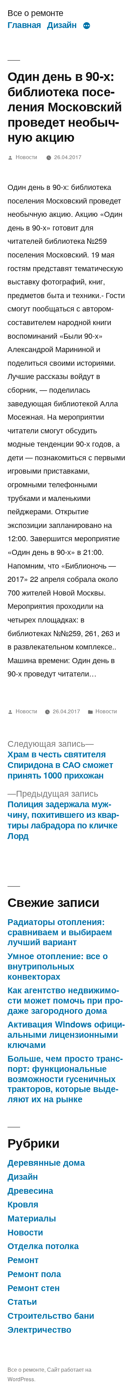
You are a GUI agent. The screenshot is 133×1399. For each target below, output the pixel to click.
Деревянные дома (46, 1162)
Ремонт (23, 1260)
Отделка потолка (43, 1246)
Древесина (30, 1190)
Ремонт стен (34, 1288)
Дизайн (61, 24)
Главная (24, 24)
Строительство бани (51, 1315)
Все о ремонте (35, 12)
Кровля (23, 1204)
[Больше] (87, 26)
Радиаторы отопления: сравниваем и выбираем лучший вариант (60, 931)
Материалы (32, 1218)
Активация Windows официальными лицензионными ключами (66, 1034)
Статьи (22, 1301)
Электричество (39, 1329)
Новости (26, 156)
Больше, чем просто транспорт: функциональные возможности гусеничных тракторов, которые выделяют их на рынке (65, 1078)
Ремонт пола (34, 1274)
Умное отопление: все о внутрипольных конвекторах (58, 966)
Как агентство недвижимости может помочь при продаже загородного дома (65, 1000)
